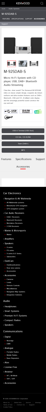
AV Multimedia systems (15, 202)
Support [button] (5, 24)
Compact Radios (12, 320)
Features (6, 19)
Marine (9, 234)
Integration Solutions (14, 295)
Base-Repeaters (13, 358)
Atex (7, 362)
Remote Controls (13, 285)
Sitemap (38, 403)
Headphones (10, 306)
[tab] (6, 161)
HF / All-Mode (12, 375)
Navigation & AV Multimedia (18, 198)
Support (28, 19)
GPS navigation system (15, 209)
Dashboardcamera (13, 265)
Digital (7, 336)
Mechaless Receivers (15, 223)
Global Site (18, 403)
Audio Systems (14, 9)
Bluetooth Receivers (14, 220)
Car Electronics (12, 193)
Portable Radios (13, 352)
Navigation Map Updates (16, 292)
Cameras (10, 279)
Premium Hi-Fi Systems (16, 315)
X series (10, 247)
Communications (13, 331)
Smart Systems (12, 311)
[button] (3, 3)
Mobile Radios (12, 355)
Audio (3, 9)
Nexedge (10, 341)
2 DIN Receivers (13, 226)
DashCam (9, 261)
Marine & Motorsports (15, 230)
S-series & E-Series (14, 253)
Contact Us (21, 405)
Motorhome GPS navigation (17, 206)
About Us (6, 403)
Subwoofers (11, 256)
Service (28, 403)
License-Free (11, 367)
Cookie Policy (7, 407)
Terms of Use (7, 405)
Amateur (9, 371)
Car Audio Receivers (14, 213)
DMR (8, 344)
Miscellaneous (12, 288)
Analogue (9, 348)
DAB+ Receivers (13, 217)
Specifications (17, 19)
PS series (10, 250)
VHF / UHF (11, 379)
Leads (9, 282)
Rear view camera (13, 268)
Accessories (39, 19)
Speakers (9, 243)
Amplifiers (9, 239)
